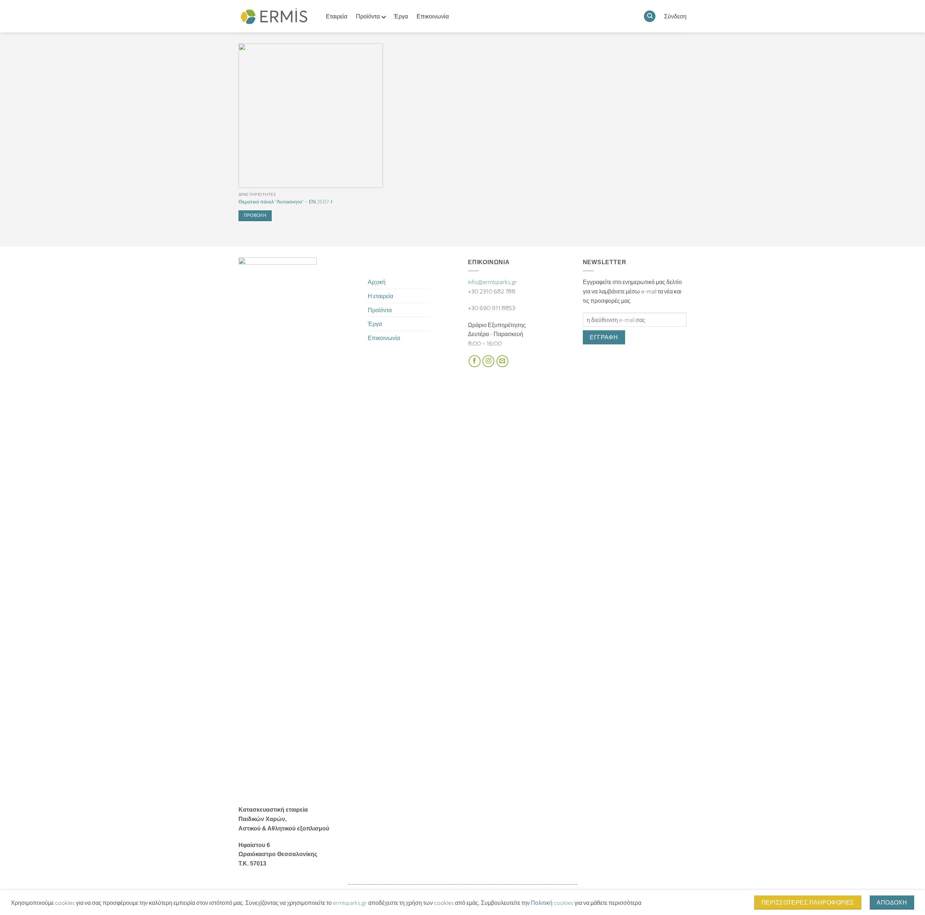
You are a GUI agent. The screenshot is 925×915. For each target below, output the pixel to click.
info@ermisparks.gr (492, 281)
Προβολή (255, 215)
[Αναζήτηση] (649, 16)
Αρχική (377, 281)
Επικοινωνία (384, 337)
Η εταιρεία (380, 295)
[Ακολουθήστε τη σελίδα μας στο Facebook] (475, 361)
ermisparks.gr (350, 902)
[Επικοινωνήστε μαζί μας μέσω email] (502, 361)
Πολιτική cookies (552, 902)
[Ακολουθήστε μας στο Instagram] (488, 361)
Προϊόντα (380, 309)
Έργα (375, 323)
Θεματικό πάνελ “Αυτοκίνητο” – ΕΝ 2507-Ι (285, 201)
